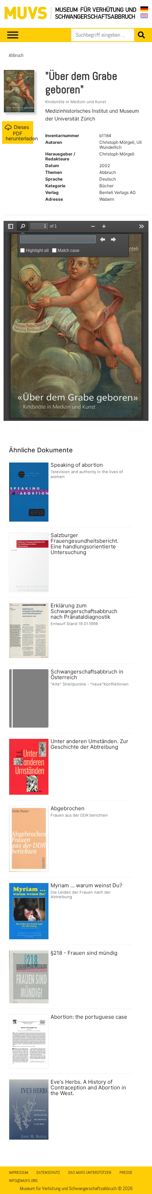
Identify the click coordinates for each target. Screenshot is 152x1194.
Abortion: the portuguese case (89, 1017)
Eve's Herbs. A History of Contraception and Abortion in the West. (88, 1087)
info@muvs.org (23, 1180)
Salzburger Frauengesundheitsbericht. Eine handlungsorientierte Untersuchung (84, 544)
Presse (125, 1172)
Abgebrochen (67, 808)
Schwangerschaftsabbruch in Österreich (87, 674)
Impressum (18, 1172)
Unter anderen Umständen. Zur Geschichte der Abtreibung (89, 744)
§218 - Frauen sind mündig (84, 953)
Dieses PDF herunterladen (19, 132)
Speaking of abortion (77, 465)
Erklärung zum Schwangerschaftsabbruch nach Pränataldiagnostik (84, 611)
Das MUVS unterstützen (89, 1172)
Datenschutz (48, 1172)
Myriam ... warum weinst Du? (86, 885)
